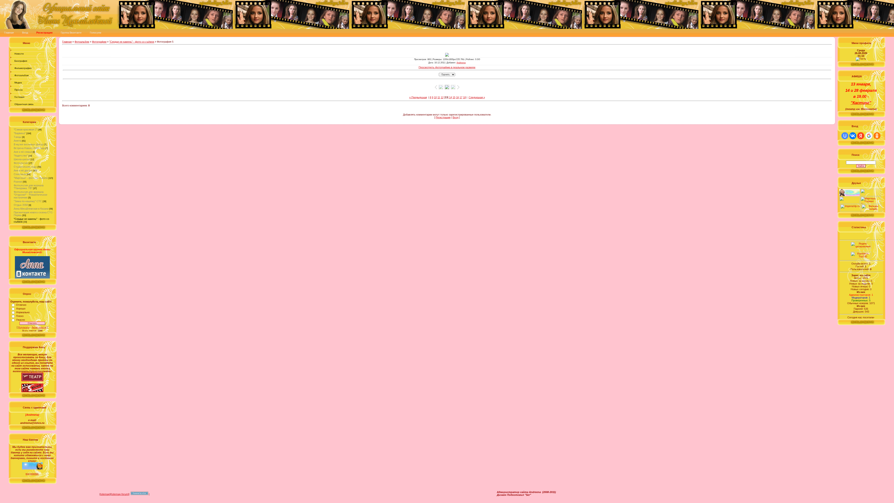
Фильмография (22, 68)
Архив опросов (39, 327)
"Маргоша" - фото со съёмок (31, 178)
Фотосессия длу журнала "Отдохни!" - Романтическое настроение (30, 194)
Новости (19, 53)
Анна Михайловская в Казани (31, 208)
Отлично (21, 304)
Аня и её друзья (23, 170)
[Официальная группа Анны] (32, 277)
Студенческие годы (25, 166)
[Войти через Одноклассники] (877, 135)
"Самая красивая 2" (25, 129)
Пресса (18, 89)
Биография (20, 61)
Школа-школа (22, 159)
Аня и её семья (23, 151)
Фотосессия (21, 163)
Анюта (17, 140)
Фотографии (99, 41)
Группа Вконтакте (71, 32)
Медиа (18, 82)
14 (450, 97)
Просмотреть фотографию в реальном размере (447, 67)
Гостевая (19, 97)
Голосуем (95, 32)
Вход (25, 32)
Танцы (17, 137)
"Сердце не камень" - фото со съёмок (131, 41)
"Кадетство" (21, 155)
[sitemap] (105, 494)
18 (464, 97)
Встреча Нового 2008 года (29, 148)
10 (435, 97)
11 (438, 97)
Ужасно (20, 319)
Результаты (23, 327)
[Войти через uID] (844, 135)
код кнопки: (32, 473)
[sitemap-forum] (120, 494)
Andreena (461, 62)
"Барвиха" (20, 133)
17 (461, 97)
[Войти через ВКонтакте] (852, 135)
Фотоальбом (21, 75)
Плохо (20, 316)
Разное (18, 181)
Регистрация (443, 117)
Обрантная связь (24, 104)
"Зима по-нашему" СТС (28, 201)
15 (454, 97)
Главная (9, 32)
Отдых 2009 (21, 205)
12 (442, 97)
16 (457, 97)
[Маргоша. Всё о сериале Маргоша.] (870, 202)
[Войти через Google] (869, 135)
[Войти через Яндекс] (860, 135)
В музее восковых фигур (28, 144)
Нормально (23, 312)
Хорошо (20, 308)
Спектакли (20, 174)
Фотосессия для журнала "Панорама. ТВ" (29, 187)
